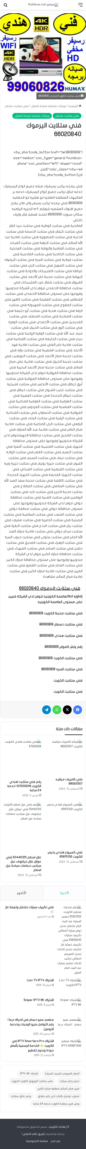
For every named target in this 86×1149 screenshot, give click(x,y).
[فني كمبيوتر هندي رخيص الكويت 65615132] (63, 825)
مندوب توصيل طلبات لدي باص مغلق (58, 1096)
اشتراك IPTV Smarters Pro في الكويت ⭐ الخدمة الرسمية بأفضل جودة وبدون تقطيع (32, 1045)
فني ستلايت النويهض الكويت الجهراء (32, 1081)
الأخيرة (64, 893)
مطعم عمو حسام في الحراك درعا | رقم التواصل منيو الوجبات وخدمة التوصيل (31, 1024)
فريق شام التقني (33, 1133)
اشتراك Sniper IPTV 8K (39, 1000)
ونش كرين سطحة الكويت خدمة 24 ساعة (56, 1103)
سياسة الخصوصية (37, 1141)
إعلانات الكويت (58, 1126)
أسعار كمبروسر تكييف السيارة (62, 1073)
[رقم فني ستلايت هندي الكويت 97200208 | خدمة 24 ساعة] (22, 758)
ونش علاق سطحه (21, 1096)
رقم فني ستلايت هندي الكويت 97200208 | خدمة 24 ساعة (24, 786)
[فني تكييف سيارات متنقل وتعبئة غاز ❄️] (69, 940)
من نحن (55, 1141)
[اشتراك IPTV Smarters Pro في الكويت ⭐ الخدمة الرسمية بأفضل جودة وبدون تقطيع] (69, 1047)
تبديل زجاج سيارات (69, 1081)
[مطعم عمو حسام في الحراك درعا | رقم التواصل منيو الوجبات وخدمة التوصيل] (69, 1026)
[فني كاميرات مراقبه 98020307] (63, 757)
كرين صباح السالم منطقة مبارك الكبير (58, 1088)
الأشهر (21, 893)
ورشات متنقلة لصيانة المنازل (48, 106)
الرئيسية (73, 106)
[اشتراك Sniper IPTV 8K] (69, 1006)
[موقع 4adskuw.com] (43, 5)
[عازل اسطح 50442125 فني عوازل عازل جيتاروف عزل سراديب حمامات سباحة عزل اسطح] (22, 827)
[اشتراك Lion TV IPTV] (69, 986)
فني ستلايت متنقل (16, 106)
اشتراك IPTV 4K (29, 1073)
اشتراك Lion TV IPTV (40, 980)
